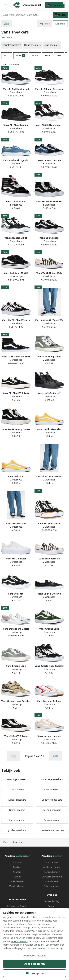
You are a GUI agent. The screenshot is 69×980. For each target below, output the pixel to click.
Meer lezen (6, 37)
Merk (20, 55)
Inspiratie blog (51, 901)
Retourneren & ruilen (17, 906)
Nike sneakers (52, 789)
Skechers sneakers (52, 799)
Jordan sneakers (17, 830)
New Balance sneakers (52, 830)
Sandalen (17, 867)
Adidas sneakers (17, 799)
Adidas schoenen (51, 867)
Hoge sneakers (32, 44)
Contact (52, 906)
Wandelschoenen (17, 886)
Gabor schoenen (51, 886)
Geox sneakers (17, 809)
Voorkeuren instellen (34, 955)
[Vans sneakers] (55, 756)
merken (57, 855)
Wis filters (45, 23)
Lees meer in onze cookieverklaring (44, 948)
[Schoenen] (6, 23)
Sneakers (17, 862)
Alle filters (60, 23)
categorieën (23, 855)
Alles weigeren (35, 973)
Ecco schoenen (51, 881)
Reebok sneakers (52, 809)
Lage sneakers (52, 44)
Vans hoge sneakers (52, 779)
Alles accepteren (34, 963)
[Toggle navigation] (5, 5)
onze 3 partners (19, 941)
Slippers (17, 872)
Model (35, 55)
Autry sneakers (17, 820)
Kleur (47, 55)
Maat (6, 55)
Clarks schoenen (51, 872)
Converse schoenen (52, 876)
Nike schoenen (51, 862)
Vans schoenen (17, 789)
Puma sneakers (52, 820)
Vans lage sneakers (17, 779)
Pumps (17, 876)
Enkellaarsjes (17, 881)
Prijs (59, 55)
